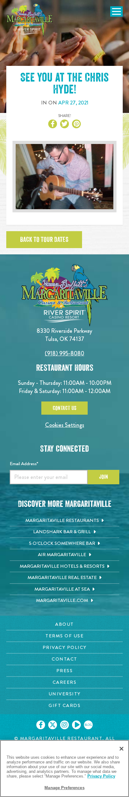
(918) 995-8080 (64, 353)
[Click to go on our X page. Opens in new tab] (52, 724)
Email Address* (24, 463)
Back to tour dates (44, 239)
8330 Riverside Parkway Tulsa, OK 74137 (64, 335)
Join (103, 477)
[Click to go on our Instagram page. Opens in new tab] (64, 724)
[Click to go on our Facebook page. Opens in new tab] (40, 724)
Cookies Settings (64, 425)
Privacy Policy (101, 776)
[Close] (121, 749)
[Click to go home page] (29, 20)
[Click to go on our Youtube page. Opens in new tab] (76, 724)
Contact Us (64, 408)
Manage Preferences (64, 787)
